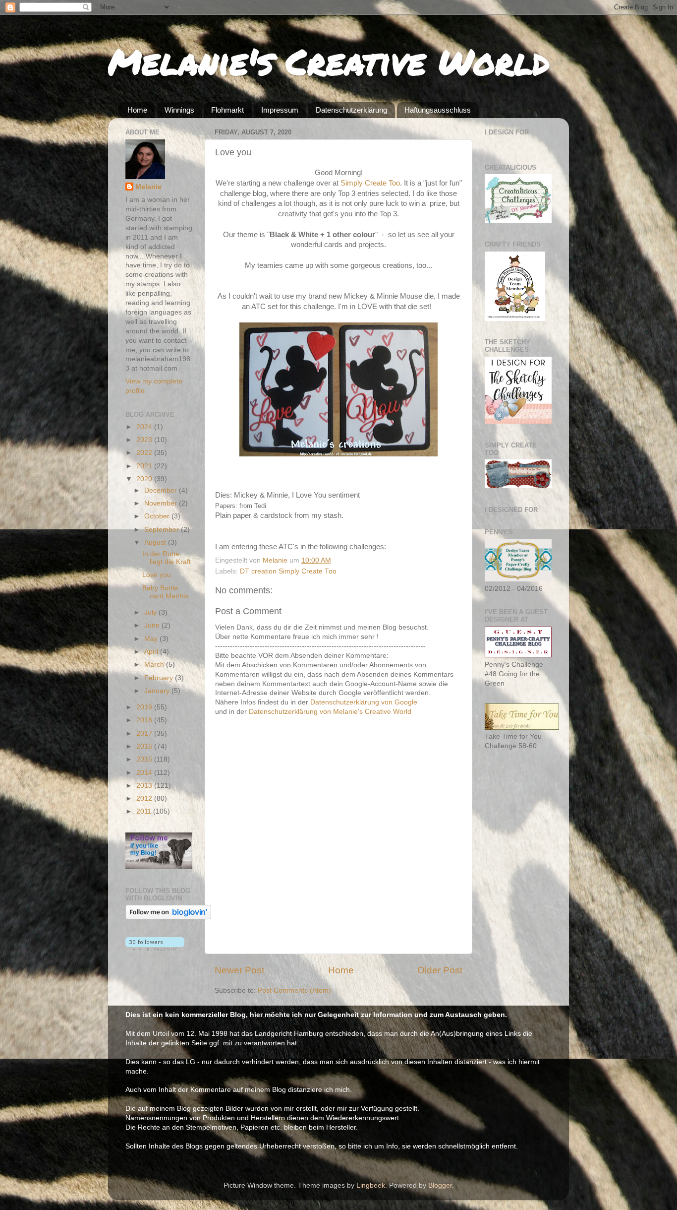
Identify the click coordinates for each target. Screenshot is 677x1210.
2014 (145, 772)
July (151, 612)
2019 (145, 707)
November (161, 503)
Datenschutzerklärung (351, 110)
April (152, 651)
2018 (145, 720)
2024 (145, 427)
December (161, 490)
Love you (156, 574)
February (159, 678)
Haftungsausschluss (437, 110)
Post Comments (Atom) (294, 990)
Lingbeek (370, 1185)
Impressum (279, 110)
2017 (145, 733)
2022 (145, 452)
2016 (145, 746)
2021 (145, 466)
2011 (144, 811)
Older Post (439, 970)
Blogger (440, 1185)
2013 (145, 785)
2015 (145, 759)
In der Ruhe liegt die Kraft (166, 558)
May (152, 638)
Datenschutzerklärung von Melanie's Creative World (330, 711)
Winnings (179, 110)
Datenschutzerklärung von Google (363, 702)
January (157, 691)
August (156, 542)
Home (137, 110)
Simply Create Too (370, 183)
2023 (145, 440)
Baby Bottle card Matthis (165, 592)
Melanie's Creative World (329, 61)
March (155, 664)
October (157, 516)
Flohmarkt (227, 110)
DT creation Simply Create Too (288, 571)
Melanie (148, 187)
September (162, 529)
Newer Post (239, 970)
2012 (145, 798)
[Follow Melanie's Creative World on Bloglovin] (168, 917)
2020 (145, 479)
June (153, 625)
